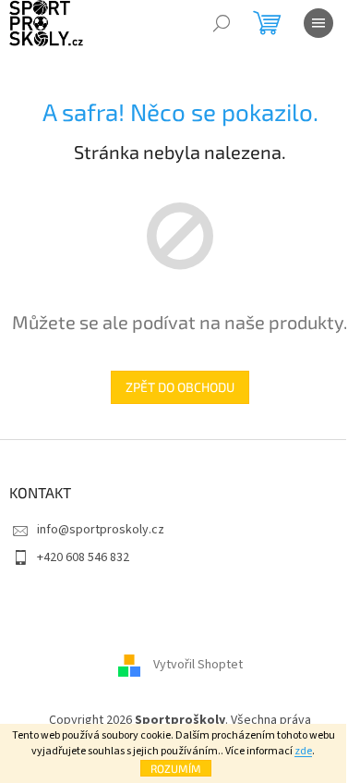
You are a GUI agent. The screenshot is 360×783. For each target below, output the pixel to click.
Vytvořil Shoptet (198, 665)
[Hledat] (221, 23)
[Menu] (318, 23)
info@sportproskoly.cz (100, 529)
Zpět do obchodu (180, 387)
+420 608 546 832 (83, 557)
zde (303, 751)
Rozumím (175, 768)
